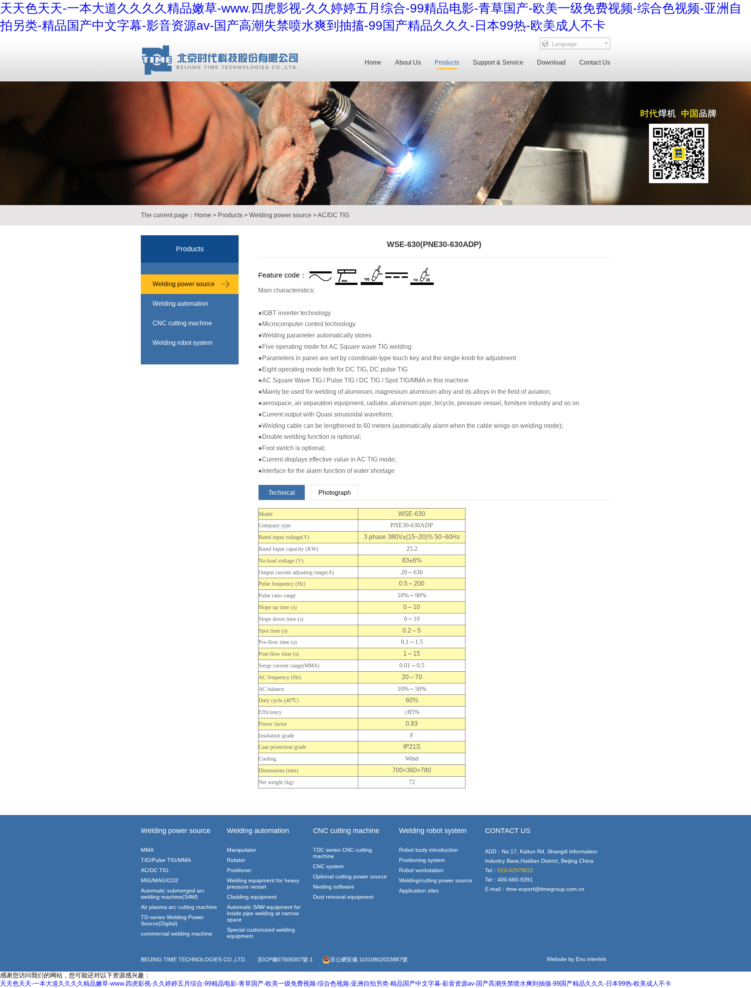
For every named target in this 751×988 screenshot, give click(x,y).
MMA (147, 850)
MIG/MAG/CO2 (159, 880)
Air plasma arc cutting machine (179, 907)
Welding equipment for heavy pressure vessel (263, 883)
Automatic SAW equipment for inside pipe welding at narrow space (264, 913)
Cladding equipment (252, 897)
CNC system (328, 866)
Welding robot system (182, 342)
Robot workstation (421, 870)
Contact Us (594, 62)
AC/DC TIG (333, 215)
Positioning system (422, 860)
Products (447, 62)
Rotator (236, 860)
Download (551, 62)
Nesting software (333, 886)
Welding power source (280, 215)
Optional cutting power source (350, 876)
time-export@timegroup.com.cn (545, 889)
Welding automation (180, 303)
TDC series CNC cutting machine (342, 853)
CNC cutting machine (182, 323)
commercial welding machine (176, 933)
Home (373, 62)
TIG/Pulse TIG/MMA (166, 860)
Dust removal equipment (343, 897)
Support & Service (498, 62)
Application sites (419, 890)
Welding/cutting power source (435, 880)
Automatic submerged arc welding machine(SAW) (173, 893)
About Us (408, 62)
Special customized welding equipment (261, 933)
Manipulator (241, 850)
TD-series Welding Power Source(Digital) (172, 920)
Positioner (239, 870)
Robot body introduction (428, 850)
